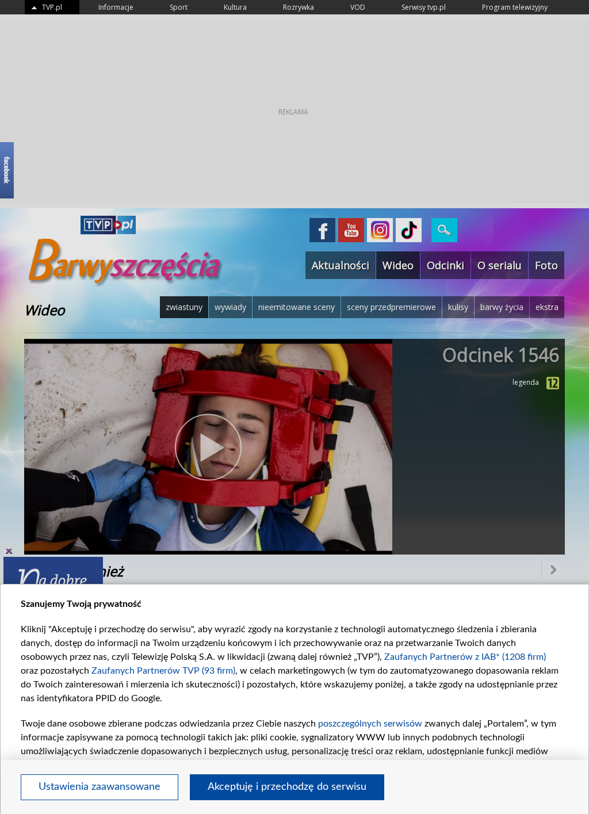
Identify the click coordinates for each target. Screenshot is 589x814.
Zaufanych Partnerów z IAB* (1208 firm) (465, 657)
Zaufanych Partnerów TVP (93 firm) (163, 670)
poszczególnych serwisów (370, 723)
